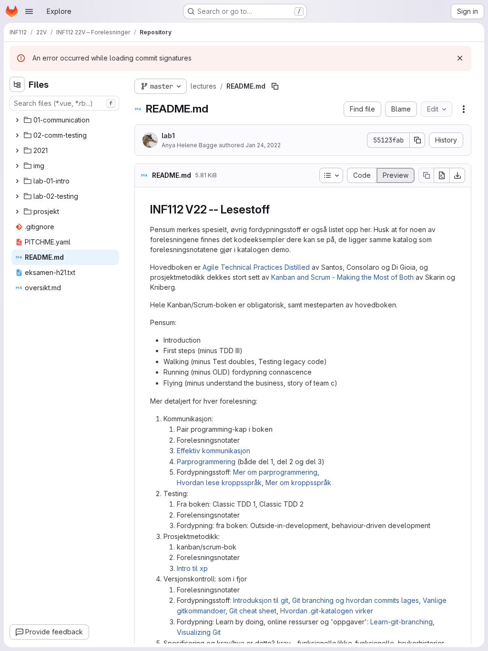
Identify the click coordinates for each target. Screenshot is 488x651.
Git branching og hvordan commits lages (355, 600)
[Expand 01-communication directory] (17, 120)
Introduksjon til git (260, 600)
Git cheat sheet (252, 611)
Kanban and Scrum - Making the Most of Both (342, 277)
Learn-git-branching (401, 622)
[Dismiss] (460, 58)
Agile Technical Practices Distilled (256, 267)
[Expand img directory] (17, 166)
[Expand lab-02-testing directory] (17, 196)
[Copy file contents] (426, 175)
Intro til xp (192, 568)
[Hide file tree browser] (17, 84)
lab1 (168, 136)
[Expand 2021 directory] (17, 150)
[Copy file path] (275, 86)
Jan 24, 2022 (263, 145)
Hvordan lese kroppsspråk (219, 482)
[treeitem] (65, 120)
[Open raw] (441, 175)
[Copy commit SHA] (417, 140)
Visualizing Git (199, 632)
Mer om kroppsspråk (298, 482)
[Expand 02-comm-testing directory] (17, 135)
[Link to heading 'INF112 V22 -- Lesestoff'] (275, 209)
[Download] (457, 175)
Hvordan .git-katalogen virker (326, 611)
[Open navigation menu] (29, 11)
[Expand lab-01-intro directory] (17, 181)
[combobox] (64, 103)
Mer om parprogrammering (275, 472)
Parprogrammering (206, 462)
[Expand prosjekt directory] (17, 211)
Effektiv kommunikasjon (213, 451)
